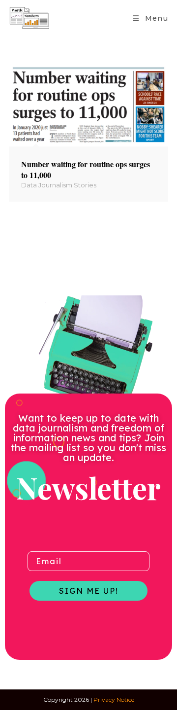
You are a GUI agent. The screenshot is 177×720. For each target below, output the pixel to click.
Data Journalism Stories (58, 185)
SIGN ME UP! (88, 591)
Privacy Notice (113, 699)
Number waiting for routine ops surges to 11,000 (85, 169)
